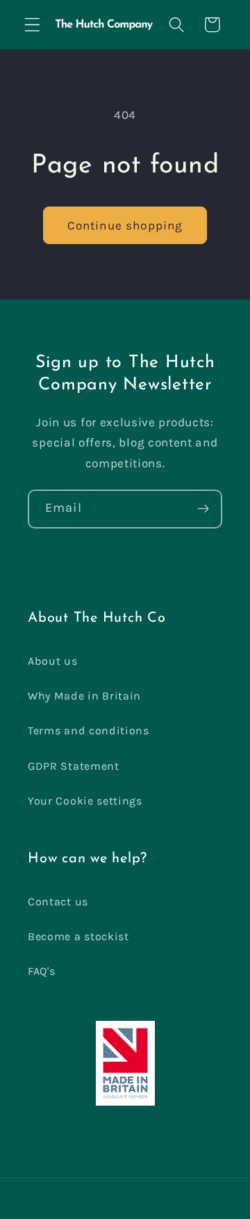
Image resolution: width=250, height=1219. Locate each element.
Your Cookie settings (85, 800)
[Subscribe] (203, 509)
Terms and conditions (88, 730)
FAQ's (41, 971)
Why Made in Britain (84, 695)
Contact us (58, 901)
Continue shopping (125, 225)
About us (53, 661)
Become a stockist (78, 936)
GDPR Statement (73, 766)
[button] (32, 24)
